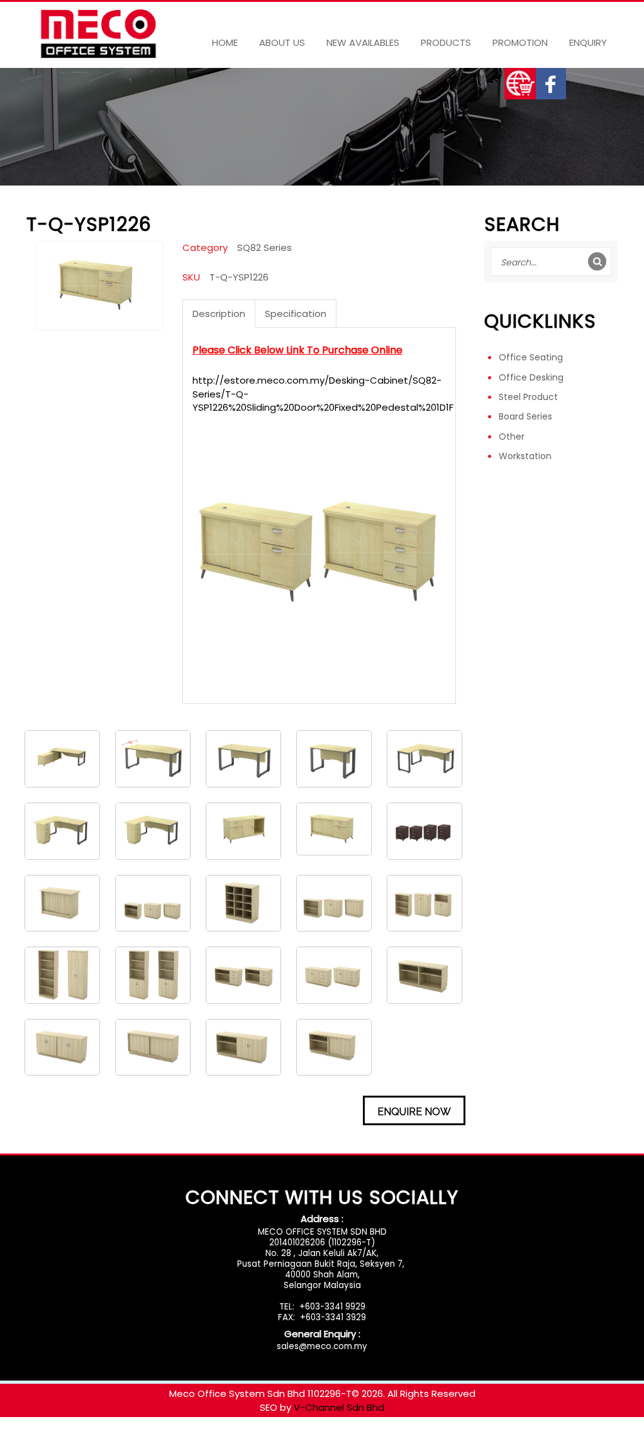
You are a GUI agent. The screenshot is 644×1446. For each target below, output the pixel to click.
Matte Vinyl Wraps (211, 1439)
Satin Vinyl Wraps (296, 1439)
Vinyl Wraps (462, 1439)
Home (225, 42)
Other (512, 436)
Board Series (525, 416)
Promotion (520, 42)
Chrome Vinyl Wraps (385, 1439)
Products (446, 42)
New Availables (362, 42)
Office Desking (531, 377)
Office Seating (531, 357)
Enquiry (588, 42)
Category (205, 247)
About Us (282, 42)
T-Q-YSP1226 (239, 277)
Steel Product (528, 397)
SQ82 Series (264, 247)
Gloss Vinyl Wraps (125, 1439)
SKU (191, 277)
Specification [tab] (295, 313)
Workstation (525, 456)
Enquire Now (414, 1112)
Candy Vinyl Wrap (41, 1439)
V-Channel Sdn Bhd (339, 1407)
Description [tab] (218, 313)
